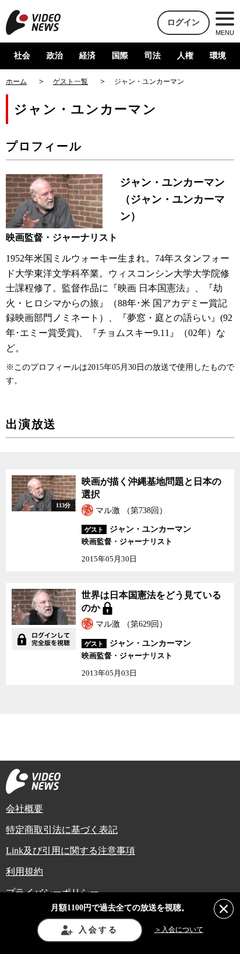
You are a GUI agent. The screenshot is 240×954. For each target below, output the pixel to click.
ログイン (183, 22)
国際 (120, 55)
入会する (98, 929)
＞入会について (178, 929)
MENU (225, 32)
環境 (218, 55)
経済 (87, 55)
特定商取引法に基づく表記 (62, 830)
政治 (55, 55)
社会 (22, 55)
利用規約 (24, 872)
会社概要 (24, 809)
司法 (152, 55)
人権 (185, 55)
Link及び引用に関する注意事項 (70, 851)
